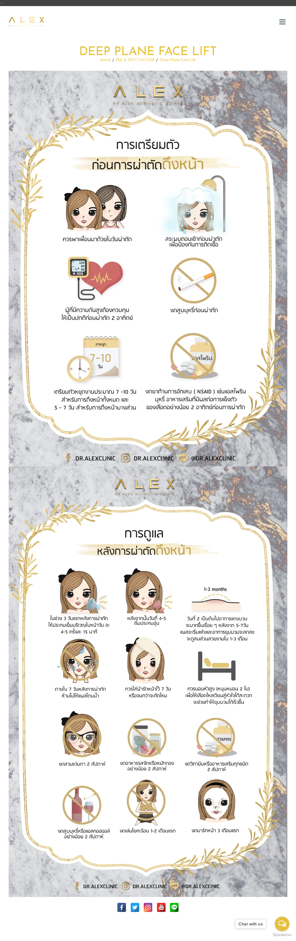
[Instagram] (148, 907)
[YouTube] (161, 907)
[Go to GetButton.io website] (282, 935)
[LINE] (174, 907)
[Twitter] (135, 907)
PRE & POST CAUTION (135, 60)
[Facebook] (121, 907)
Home (105, 60)
